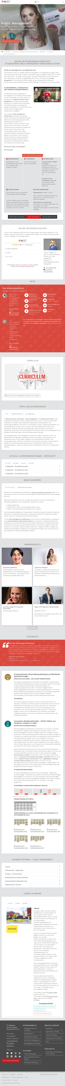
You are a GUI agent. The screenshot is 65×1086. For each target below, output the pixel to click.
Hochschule (49, 1028)
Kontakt (25, 903)
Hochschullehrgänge (30, 1054)
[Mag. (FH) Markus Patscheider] (48, 595)
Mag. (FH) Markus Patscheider (46, 607)
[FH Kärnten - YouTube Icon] (7, 1056)
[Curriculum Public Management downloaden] (32, 377)
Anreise (17, 903)
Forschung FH (49, 1048)
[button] (17, 148)
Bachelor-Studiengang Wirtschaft (41, 492)
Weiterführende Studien (24, 487)
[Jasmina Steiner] (48, 556)
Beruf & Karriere (10, 487)
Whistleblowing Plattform (17, 1077)
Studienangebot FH (30, 1025)
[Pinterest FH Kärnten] (19, 1056)
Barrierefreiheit (5, 1077)
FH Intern (15, 1080)
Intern (47, 1041)
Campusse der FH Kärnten (53, 1038)
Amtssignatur (12, 1074)
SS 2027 (23, 463)
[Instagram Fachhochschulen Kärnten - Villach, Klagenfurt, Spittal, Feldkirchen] (15, 1053)
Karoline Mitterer (10, 567)
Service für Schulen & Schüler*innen (11, 1083)
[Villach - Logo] (12, 929)
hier (24, 194)
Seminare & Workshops (31, 1062)
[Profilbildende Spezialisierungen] (4, 35)
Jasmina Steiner (41, 567)
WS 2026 (15, 463)
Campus (10, 903)
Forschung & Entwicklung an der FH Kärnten (54, 1053)
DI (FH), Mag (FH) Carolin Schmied (13, 607)
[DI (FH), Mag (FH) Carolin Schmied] (17, 595)
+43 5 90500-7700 (12, 1041)
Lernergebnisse (30, 414)
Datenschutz (20, 1074)
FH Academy (27, 1050)
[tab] (7, 414)
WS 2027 (31, 463)
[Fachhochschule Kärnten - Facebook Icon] (7, 1053)
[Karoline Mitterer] (17, 556)
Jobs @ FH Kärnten (51, 1035)
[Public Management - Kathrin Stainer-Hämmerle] (52, 244)
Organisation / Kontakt (52, 1031)
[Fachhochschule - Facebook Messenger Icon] (11, 1053)
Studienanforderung (17, 414)
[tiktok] (15, 1056)
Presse (26, 1077)
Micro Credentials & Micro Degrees (31, 1058)
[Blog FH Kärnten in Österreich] (19, 1053)
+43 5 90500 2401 (50, 267)
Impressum (4, 1074)
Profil (6, 414)
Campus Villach (52, 992)
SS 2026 (7, 463)
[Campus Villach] (18, 915)
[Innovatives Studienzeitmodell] (12, 35)
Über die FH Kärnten (51, 1025)
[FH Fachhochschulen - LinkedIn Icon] (11, 1056)
